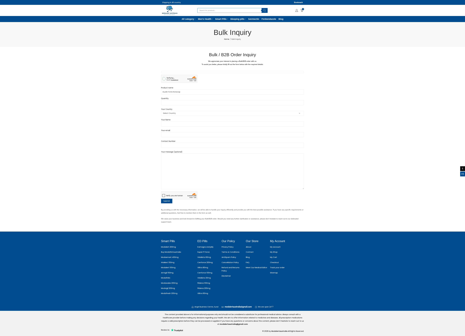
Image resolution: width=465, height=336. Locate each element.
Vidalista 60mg (204, 257)
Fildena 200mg (203, 288)
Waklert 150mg (167, 262)
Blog (248, 257)
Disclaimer (226, 276)
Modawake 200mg (169, 283)
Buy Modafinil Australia (171, 252)
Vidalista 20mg (204, 278)
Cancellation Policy (230, 262)
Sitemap (274, 272)
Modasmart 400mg (169, 257)
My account (275, 247)
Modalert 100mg (168, 267)
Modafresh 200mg (169, 293)
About (248, 247)
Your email (165, 130)
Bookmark (298, 2)
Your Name (165, 120)
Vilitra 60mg (202, 293)
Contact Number (168, 141)
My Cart (273, 257)
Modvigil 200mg (168, 288)
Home (226, 39)
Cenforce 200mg (205, 262)
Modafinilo (165, 278)
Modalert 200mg (168, 247)
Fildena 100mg (203, 283)
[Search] (265, 10)
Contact (250, 252)
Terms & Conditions (230, 252)
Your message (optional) (171, 152)
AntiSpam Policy (229, 257)
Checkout (274, 262)
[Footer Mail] (238, 306)
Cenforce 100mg (204, 272)
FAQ (247, 262)
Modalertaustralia (279, 331)
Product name (167, 88)
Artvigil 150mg (167, 272)
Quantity (165, 98)
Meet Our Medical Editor (256, 267)
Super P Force (203, 252)
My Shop (274, 252)
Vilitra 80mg (202, 267)
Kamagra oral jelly (205, 247)
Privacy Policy (227, 247)
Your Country (166, 109)
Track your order (277, 267)
